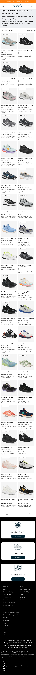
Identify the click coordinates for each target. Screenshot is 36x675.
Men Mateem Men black (8, 318)
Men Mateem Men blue (25, 422)
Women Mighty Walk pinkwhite (24, 292)
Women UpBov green (24, 372)
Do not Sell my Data (18, 665)
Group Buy (6, 600)
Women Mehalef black (24, 447)
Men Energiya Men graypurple (23, 239)
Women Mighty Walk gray (9, 78)
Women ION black (6, 212)
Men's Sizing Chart (25, 589)
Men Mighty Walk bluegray (9, 185)
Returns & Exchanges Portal (11, 612)
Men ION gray (22, 212)
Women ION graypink (7, 105)
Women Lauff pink (6, 474)
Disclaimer (23, 600)
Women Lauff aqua (7, 372)
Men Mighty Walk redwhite (23, 344)
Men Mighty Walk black (25, 78)
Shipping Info (7, 597)
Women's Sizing (24, 592)
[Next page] (29, 513)
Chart (21, 594)
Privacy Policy (7, 665)
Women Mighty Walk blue (8, 238)
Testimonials (6, 617)
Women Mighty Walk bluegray (7, 51)
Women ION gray (23, 185)
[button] (3, 6)
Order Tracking (7, 594)
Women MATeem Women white (8, 500)
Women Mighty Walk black (26, 50)
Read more (5, 25)
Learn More (18, 536)
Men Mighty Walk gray (8, 132)
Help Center (6, 586)
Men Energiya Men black (8, 292)
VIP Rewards (6, 620)
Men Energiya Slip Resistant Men (6, 448)
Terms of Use (28, 665)
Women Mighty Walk (7, 265)
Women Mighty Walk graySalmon (7, 344)
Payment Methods (8, 605)
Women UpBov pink (7, 422)
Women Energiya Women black (25, 500)
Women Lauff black (7, 397)
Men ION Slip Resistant (25, 158)
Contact (5, 589)
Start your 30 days (8, 592)
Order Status (6, 625)
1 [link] (6, 513)
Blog (4, 623)
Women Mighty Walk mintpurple (7, 159)
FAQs (21, 586)
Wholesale (23, 597)
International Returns (9, 602)
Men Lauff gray (22, 474)
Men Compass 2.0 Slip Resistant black (24, 265)
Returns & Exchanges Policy (11, 615)
